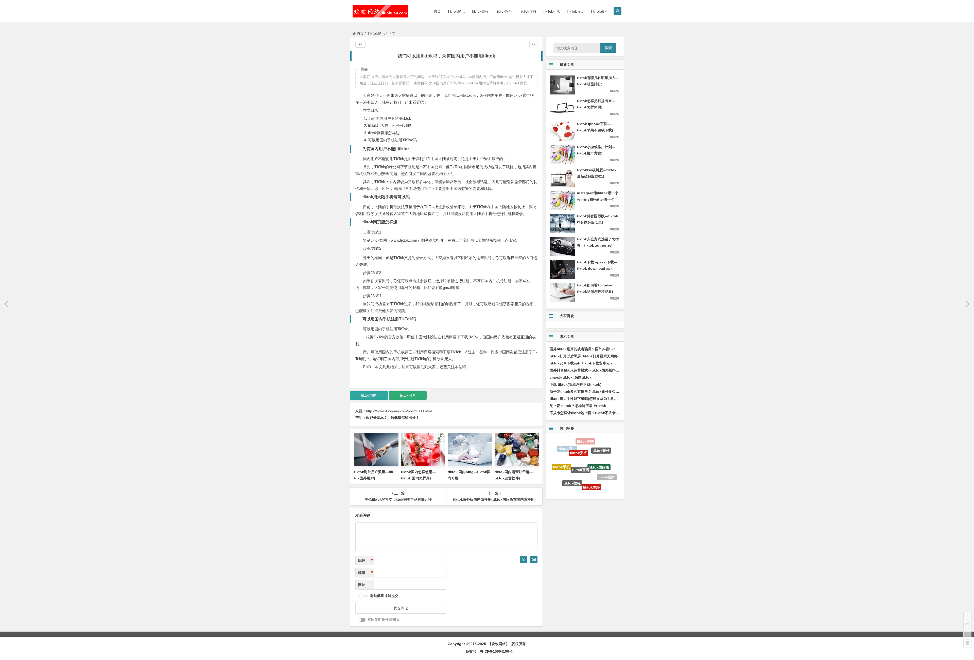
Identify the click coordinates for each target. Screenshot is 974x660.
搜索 (608, 48)
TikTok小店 (551, 11)
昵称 (365, 560)
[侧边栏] (533, 44)
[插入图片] (533, 559)
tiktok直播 (580, 447)
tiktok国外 (606, 467)
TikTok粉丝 (503, 11)
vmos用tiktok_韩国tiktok (571, 377)
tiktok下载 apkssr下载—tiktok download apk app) (597, 268)
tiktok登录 (580, 483)
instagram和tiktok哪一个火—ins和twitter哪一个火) (597, 199)
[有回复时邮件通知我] (362, 620)
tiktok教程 (572, 463)
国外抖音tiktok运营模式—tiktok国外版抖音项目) (589, 370)
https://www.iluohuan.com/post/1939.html (399, 411)
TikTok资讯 (456, 11)
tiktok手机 (561, 458)
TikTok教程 (480, 11)
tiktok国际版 (599, 449)
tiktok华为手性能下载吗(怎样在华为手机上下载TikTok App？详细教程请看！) (612, 399)
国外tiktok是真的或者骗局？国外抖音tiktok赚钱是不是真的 (597, 349)
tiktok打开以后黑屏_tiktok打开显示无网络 (584, 356)
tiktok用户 (407, 395)
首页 (437, 11)
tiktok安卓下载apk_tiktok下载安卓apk (581, 363)
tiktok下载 (598, 485)
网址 (361, 585)
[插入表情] (523, 559)
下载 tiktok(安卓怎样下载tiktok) (575, 384)
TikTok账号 (599, 11)
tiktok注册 (564, 479)
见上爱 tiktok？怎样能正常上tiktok (578, 406)
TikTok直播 (527, 11)
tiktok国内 (369, 395)
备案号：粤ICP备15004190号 (489, 651)
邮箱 (365, 572)
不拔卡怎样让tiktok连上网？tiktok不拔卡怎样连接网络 (593, 413)
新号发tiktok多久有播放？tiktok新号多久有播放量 (590, 392)
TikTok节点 (575, 11)
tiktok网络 (591, 466)
